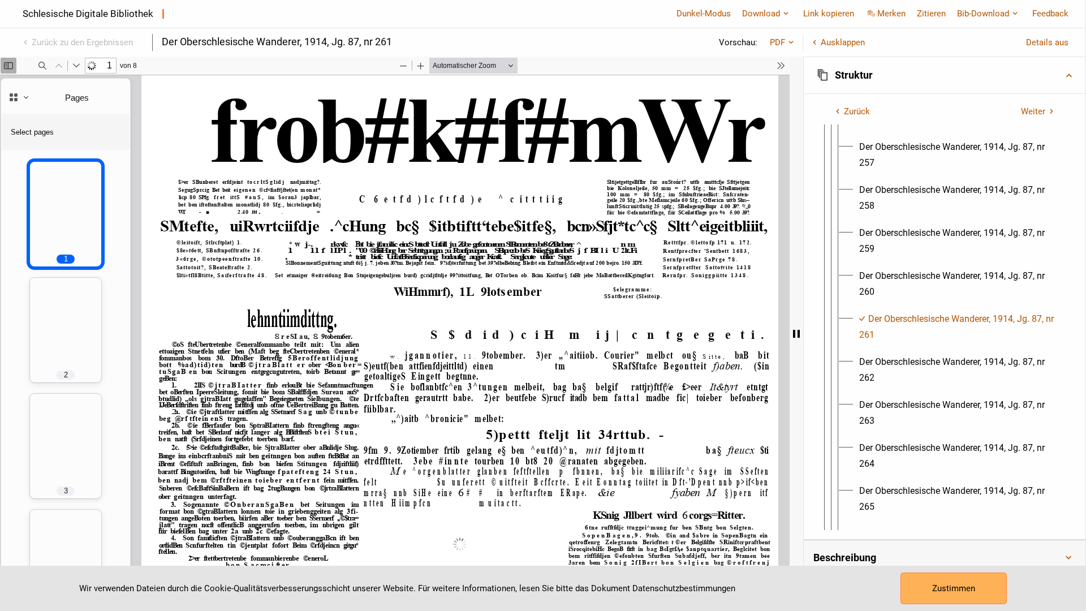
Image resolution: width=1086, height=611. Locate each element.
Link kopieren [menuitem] (828, 13)
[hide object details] (796, 334)
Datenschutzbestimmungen (683, 588)
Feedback (1050, 13)
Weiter (1033, 111)
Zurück (857, 111)
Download (761, 13)
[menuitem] (958, 155)
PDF (777, 42)
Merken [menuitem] (891, 13)
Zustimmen (953, 588)
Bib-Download (983, 13)
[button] (944, 75)
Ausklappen (843, 42)
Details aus (1047, 42)
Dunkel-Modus (703, 13)
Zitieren (931, 13)
